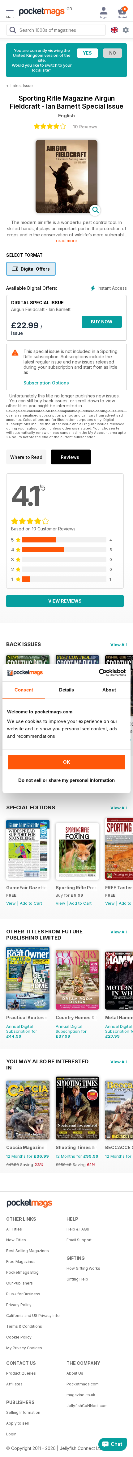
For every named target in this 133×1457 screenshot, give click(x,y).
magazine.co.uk (80, 1395)
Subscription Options (46, 382)
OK (66, 762)
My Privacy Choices (24, 1348)
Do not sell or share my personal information (66, 780)
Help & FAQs (77, 1229)
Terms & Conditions (24, 1326)
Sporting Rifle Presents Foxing (76, 887)
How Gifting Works (83, 1268)
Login (11, 1434)
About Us (74, 1373)
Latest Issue (22, 85)
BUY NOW (102, 321)
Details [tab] (66, 689)
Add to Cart (31, 903)
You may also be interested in (47, 1061)
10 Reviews (85, 126)
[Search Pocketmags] (13, 31)
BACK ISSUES (23, 644)
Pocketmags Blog (22, 1272)
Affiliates (14, 1384)
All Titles (14, 1229)
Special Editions (30, 807)
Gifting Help (77, 1279)
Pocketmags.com (82, 1384)
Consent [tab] (24, 689)
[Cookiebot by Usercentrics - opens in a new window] (99, 673)
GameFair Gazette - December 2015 (26, 887)
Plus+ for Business (23, 1294)
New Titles (16, 1240)
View (11, 903)
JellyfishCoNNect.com (87, 1405)
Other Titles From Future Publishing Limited (44, 931)
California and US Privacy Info (33, 1315)
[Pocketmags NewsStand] (40, 12)
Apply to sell (17, 1423)
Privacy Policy (19, 1304)
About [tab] (109, 689)
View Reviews (65, 601)
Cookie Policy (19, 1337)
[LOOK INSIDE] (66, 211)
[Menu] (10, 11)
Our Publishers (19, 1283)
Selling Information (23, 1412)
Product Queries (21, 1373)
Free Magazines (21, 1261)
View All (118, 644)
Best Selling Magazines (27, 1250)
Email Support (79, 1240)
